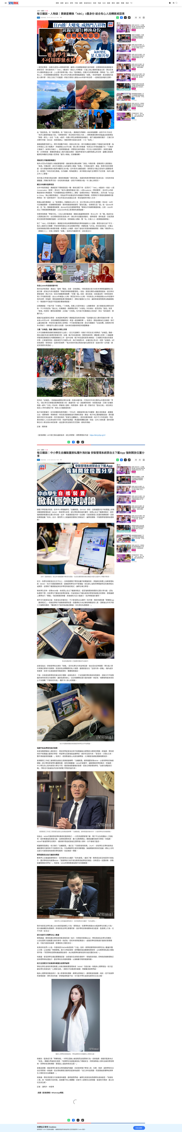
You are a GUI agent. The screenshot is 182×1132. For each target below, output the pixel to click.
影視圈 (133, 29)
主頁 (38, 11)
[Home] (13, 3)
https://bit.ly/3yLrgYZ (97, 435)
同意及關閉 (138, 1128)
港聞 (42, 11)
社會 (46, 11)
